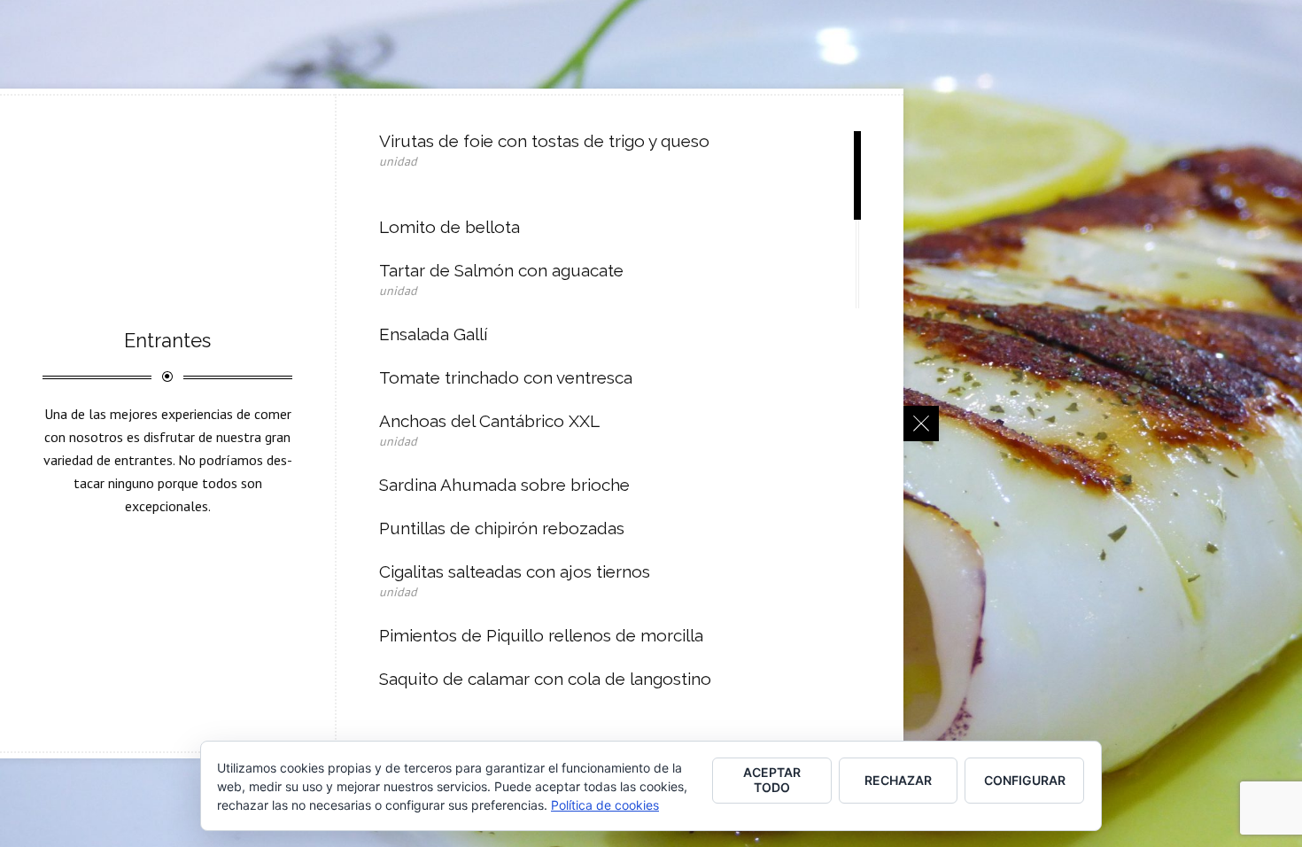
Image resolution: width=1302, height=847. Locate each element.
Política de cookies (605, 804)
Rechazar (898, 780)
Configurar (1025, 780)
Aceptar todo (772, 780)
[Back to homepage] (921, 423)
